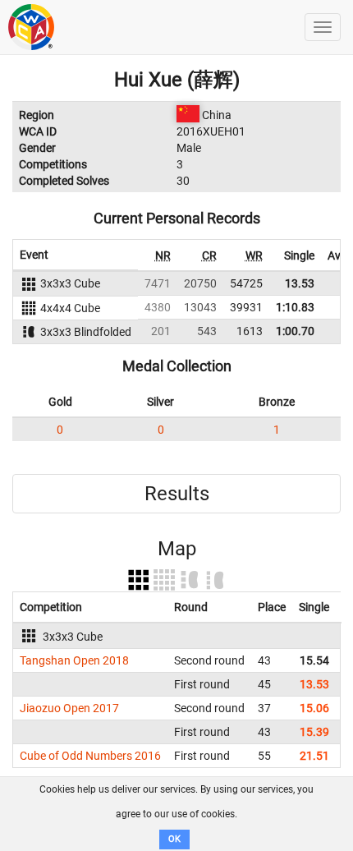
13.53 (299, 283)
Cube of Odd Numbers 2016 (90, 755)
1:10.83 (295, 307)
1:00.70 (295, 331)
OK (174, 839)
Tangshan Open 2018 (74, 660)
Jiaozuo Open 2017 (69, 708)
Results (176, 493)
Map (177, 548)
